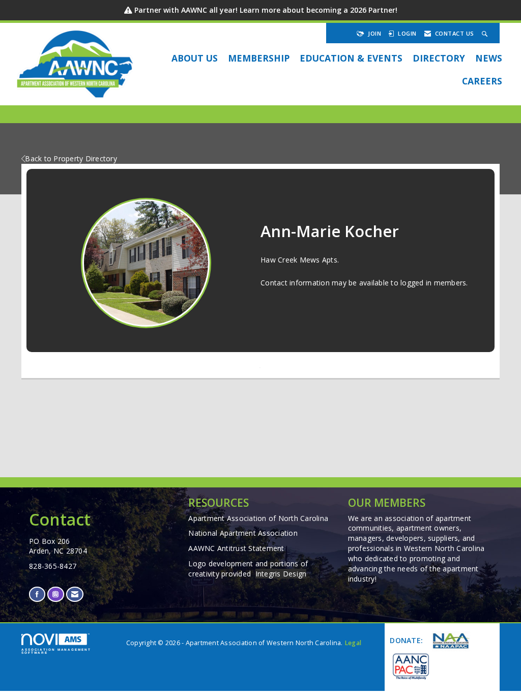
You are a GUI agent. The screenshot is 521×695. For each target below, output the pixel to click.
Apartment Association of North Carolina (258, 518)
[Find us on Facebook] (37, 594)
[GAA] (410, 665)
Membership (259, 58)
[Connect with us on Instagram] (55, 594)
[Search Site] (486, 33)
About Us (194, 58)
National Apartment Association (243, 533)
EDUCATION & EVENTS (351, 58)
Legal (352, 643)
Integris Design (281, 573)
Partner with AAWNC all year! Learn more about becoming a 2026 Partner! (265, 10)
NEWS (488, 58)
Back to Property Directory (71, 158)
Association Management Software (56, 651)
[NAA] (449, 641)
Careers (482, 81)
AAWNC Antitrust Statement (236, 548)
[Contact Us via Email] (74, 594)
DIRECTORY (439, 58)
